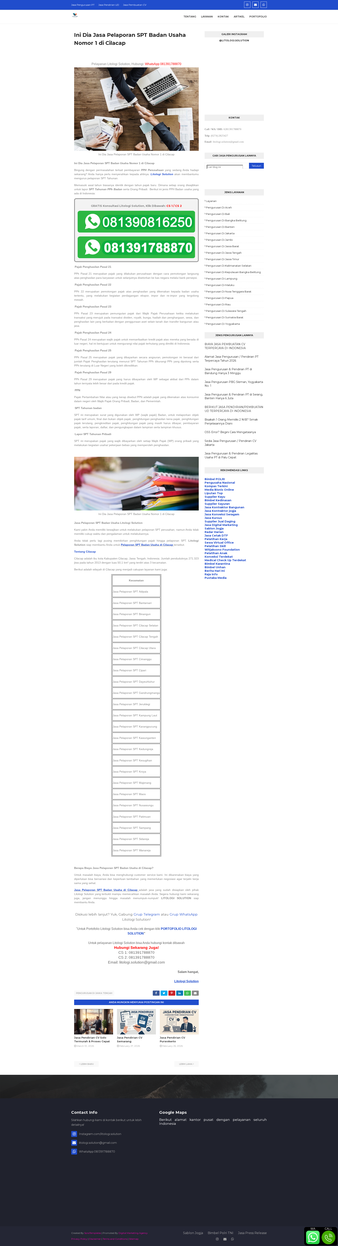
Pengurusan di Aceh (219, 207)
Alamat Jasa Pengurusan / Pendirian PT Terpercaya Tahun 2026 (231, 358)
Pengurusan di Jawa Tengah (94, 993)
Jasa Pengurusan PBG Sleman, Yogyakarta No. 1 (234, 384)
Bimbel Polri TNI (220, 1233)
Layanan (211, 201)
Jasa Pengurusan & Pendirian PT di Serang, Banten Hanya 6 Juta (234, 396)
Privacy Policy (79, 1238)
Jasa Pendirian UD (108, 4)
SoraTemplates (92, 1233)
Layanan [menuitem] (207, 16)
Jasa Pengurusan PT (82, 4)
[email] (255, 5)
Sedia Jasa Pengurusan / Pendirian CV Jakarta (230, 443)
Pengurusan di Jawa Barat (222, 246)
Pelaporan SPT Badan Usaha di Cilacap (147, 544)
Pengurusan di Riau (218, 304)
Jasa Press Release (252, 1233)
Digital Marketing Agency (133, 1233)
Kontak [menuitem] (223, 16)
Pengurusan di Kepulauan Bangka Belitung (233, 272)
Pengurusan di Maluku (220, 285)
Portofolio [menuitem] (258, 16)
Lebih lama (185, 1064)
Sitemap (133, 1238)
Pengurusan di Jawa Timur (222, 259)
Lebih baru (87, 1064)
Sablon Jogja (193, 1233)
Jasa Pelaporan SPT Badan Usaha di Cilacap (106, 889)
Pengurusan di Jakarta (220, 233)
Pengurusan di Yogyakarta (223, 323)
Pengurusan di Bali (218, 213)
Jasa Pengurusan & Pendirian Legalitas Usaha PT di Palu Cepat (231, 455)
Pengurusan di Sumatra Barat (224, 317)
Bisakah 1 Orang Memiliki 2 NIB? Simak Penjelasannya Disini (231, 421)
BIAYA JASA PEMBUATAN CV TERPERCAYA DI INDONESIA (225, 346)
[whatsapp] (264, 5)
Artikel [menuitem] (239, 16)
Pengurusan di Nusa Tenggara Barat (228, 291)
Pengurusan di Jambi (219, 239)
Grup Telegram (147, 914)
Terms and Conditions (115, 1238)
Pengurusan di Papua (219, 298)
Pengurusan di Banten (220, 226)
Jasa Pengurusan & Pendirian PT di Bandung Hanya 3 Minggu (228, 371)
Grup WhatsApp (184, 914)
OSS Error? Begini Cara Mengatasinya (230, 432)
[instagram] (247, 5)
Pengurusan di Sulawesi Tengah (226, 310)
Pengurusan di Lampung (221, 278)
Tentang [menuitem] (189, 16)
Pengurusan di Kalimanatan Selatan (228, 265)
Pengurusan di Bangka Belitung (226, 220)
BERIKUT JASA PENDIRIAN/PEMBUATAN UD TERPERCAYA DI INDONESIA (234, 409)
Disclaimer (95, 1238)
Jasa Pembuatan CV (134, 4)
